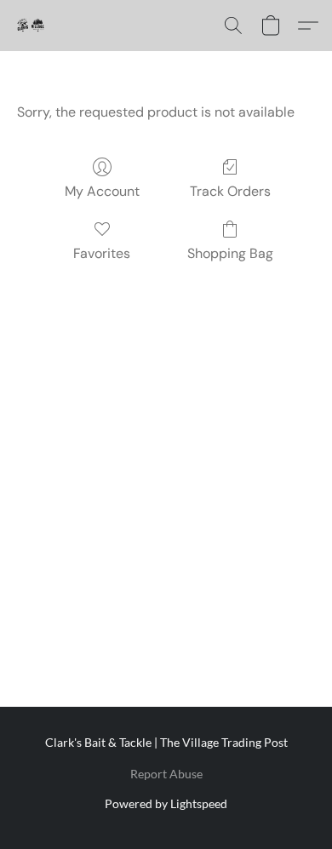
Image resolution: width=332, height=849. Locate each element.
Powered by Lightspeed (166, 803)
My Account (102, 191)
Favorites (101, 253)
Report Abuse (166, 773)
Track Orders (230, 191)
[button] (31, 25)
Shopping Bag (230, 253)
